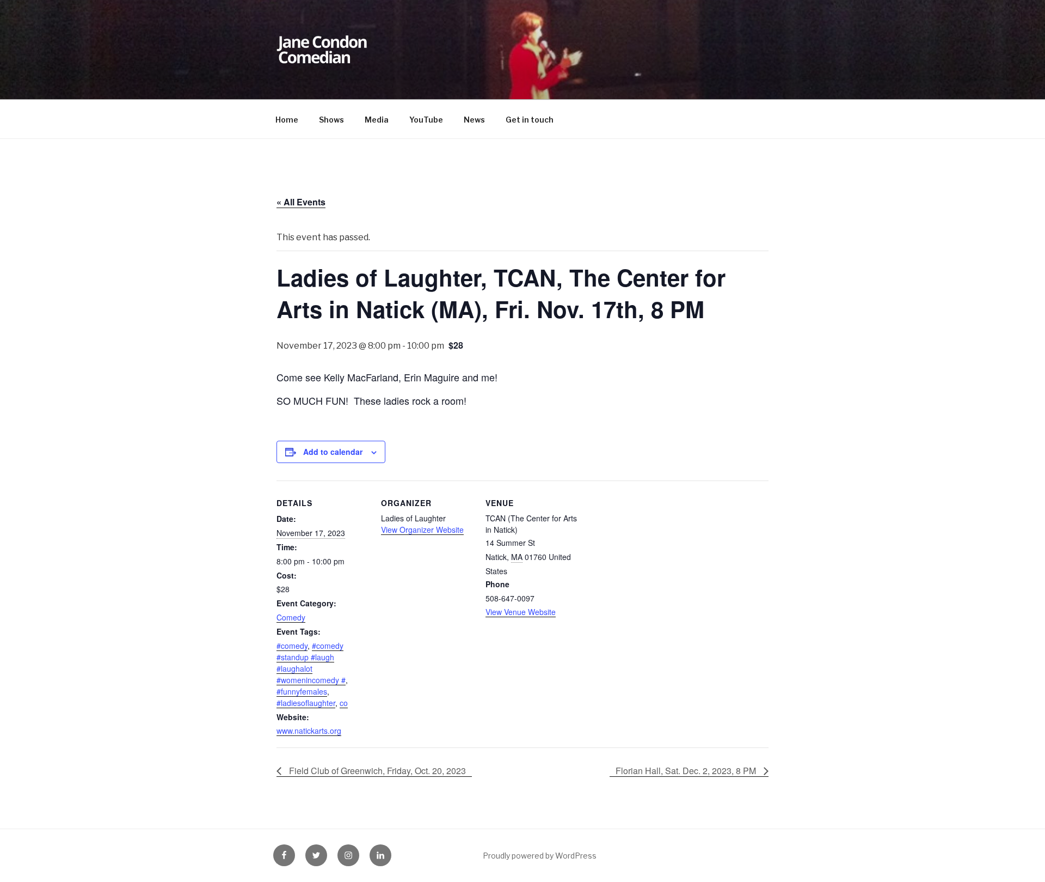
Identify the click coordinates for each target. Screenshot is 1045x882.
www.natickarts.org (308, 730)
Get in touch (530, 119)
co (344, 702)
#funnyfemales (301, 691)
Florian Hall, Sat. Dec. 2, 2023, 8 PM (687, 770)
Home (286, 119)
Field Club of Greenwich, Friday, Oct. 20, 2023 (376, 770)
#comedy (292, 645)
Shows (331, 119)
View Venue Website (520, 611)
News (474, 119)
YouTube (426, 119)
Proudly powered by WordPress (540, 855)
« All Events (300, 202)
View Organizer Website (422, 529)
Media (377, 119)
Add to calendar (332, 451)
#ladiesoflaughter (305, 702)
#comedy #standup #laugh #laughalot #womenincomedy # (311, 662)
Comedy (290, 617)
